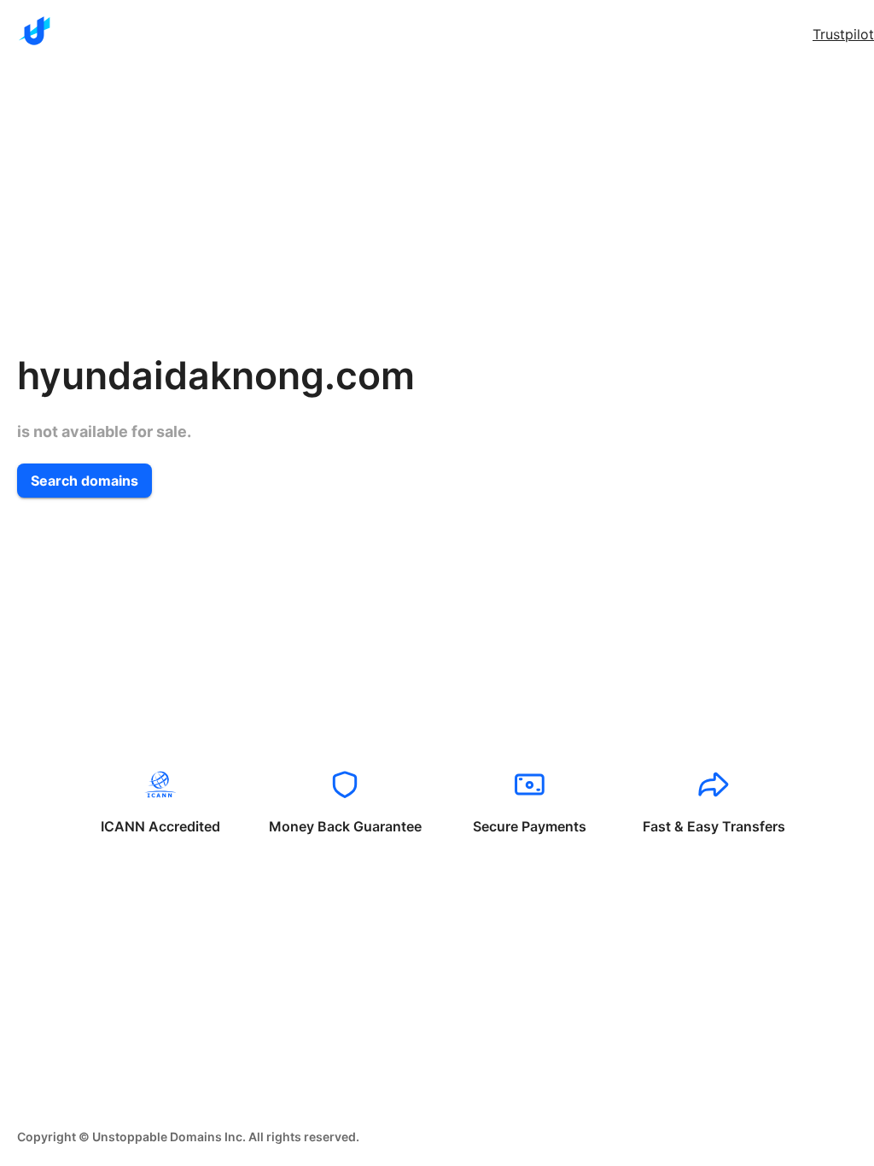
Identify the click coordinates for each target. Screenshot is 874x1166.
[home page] (34, 31)
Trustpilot (843, 34)
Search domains (84, 480)
